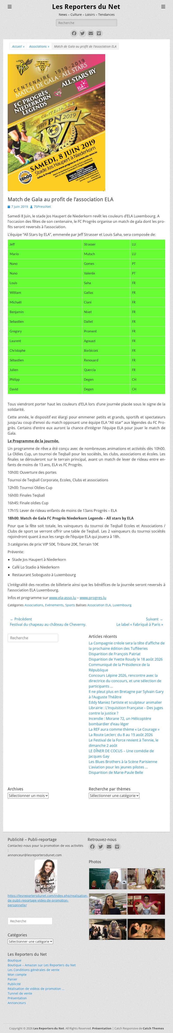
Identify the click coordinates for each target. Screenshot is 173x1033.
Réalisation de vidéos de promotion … (36, 989)
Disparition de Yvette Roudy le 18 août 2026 (126, 659)
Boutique (14, 960)
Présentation (17, 998)
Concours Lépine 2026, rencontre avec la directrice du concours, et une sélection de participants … (125, 681)
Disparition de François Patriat (115, 653)
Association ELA (99, 605)
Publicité (14, 984)
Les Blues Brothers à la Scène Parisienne (123, 761)
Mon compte (17, 974)
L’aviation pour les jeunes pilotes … (118, 767)
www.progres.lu (93, 597)
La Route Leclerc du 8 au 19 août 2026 (121, 734)
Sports (70, 605)
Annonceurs (17, 1003)
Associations (39, 46)
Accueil (18, 46)
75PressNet (42, 206)
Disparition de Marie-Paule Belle (116, 772)
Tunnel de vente (20, 993)
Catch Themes (153, 1028)
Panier (12, 979)
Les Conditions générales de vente (33, 970)
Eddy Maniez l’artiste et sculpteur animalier (125, 702)
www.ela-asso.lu (62, 597)
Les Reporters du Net (86, 7)
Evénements (54, 605)
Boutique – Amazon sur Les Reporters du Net (42, 965)
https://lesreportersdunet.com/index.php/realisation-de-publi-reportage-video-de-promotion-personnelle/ (48, 900)
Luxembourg (122, 605)
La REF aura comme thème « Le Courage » (124, 729)
